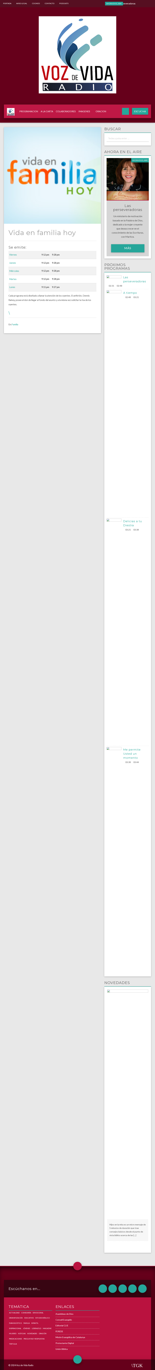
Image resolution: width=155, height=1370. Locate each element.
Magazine (47, 1328)
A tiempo (130, 293)
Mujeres (12, 1333)
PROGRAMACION (28, 111)
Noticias (22, 1333)
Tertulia (13, 1344)
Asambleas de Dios (64, 1314)
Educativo (29, 1318)
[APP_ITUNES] (122, 1288)
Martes (12, 279)
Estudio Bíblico (42, 1318)
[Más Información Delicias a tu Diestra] (115, 632)
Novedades (32, 1333)
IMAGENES (84, 111)
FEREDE (59, 1331)
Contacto (49, 3)
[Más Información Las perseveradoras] (115, 279)
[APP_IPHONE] (112, 1288)
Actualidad (14, 1313)
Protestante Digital (65, 1343)
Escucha (140, 111)
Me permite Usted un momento (132, 754)
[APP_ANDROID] (103, 1288)
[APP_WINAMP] (132, 1288)
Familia (15, 324)
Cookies (36, 3)
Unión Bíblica (62, 1349)
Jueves (12, 263)
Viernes (13, 254)
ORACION (101, 111)
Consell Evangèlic (64, 1319)
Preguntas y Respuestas (34, 1339)
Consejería (26, 1313)
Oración (42, 1333)
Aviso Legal (21, 3)
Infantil (34, 1323)
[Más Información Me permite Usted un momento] (115, 860)
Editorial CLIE (62, 1325)
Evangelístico (15, 1323)
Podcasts (63, 3)
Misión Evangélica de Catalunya (70, 1337)
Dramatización (16, 1318)
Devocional (38, 1313)
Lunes (12, 287)
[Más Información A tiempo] (115, 403)
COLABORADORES (66, 111)
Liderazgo (36, 1328)
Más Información (127, 249)
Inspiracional (15, 1328)
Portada (7, 3)
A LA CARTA (47, 111)
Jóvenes (26, 1328)
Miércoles (14, 271)
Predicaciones (15, 1339)
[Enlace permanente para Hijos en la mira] (127, 1104)
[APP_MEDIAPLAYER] (142, 1288)
